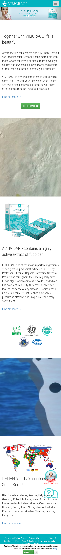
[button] (4, 13)
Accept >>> (28, 552)
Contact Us (26, 544)
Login (36, 544)
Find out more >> (11, 97)
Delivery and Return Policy (15, 538)
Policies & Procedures (38, 538)
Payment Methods (47, 541)
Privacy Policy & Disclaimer (26, 541)
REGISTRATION (30, 106)
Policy (55, 549)
